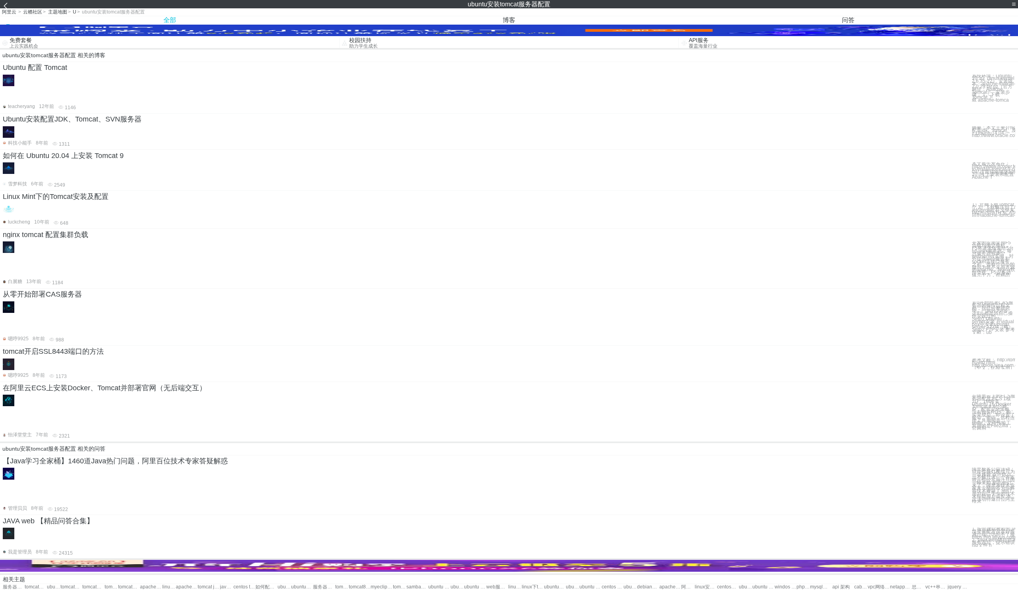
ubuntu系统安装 (555, 587)
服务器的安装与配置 (324, 587)
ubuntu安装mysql (745, 587)
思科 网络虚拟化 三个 (918, 587)
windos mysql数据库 (786, 587)
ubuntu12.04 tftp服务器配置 (630, 587)
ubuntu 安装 (475, 587)
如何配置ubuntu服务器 (266, 587)
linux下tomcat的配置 (533, 587)
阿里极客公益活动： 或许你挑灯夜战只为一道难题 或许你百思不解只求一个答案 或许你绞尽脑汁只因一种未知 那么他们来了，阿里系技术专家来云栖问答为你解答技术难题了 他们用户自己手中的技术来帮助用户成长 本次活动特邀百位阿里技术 (993, 485)
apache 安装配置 (670, 587)
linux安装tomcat (169, 587)
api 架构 (841, 587)
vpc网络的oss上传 (879, 587)
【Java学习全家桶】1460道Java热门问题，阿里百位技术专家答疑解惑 (115, 461)
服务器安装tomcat (14, 587)
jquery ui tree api (958, 587)
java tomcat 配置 (226, 587)
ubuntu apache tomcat (284, 587)
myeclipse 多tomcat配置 (381, 587)
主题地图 (57, 12)
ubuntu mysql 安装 (763, 587)
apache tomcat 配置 (187, 587)
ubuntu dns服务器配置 (439, 587)
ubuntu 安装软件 (572, 587)
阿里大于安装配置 (688, 587)
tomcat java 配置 (209, 587)
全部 (169, 20)
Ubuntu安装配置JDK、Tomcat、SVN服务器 (72, 119)
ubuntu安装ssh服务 (302, 587)
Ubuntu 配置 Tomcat (35, 67)
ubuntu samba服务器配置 (457, 587)
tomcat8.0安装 (342, 587)
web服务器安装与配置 (497, 587)
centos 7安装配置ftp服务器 (613, 587)
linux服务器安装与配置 (515, 587)
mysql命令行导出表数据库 (821, 587)
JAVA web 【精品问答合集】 (48, 521)
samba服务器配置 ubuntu (417, 587)
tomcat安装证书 (71, 587)
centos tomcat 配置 (244, 587)
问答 (848, 20)
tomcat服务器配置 (36, 587)
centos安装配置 (728, 587)
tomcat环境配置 (93, 587)
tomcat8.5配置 (399, 587)
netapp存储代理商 (901, 587)
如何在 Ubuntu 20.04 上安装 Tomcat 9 (63, 156)
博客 (509, 20)
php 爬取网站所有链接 (803, 587)
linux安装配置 (706, 587)
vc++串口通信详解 (936, 587)
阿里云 (9, 12)
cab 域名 (861, 587)
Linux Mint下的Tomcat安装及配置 (56, 197)
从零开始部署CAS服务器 (42, 294)
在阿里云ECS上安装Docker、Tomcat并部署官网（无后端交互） (104, 388)
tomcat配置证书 (111, 587)
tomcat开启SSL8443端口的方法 (53, 351)
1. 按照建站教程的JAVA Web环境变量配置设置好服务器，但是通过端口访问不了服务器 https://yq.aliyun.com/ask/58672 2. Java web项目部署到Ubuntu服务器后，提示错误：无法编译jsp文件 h (993, 537)
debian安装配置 (648, 587)
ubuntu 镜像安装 (590, 587)
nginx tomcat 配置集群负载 (45, 235)
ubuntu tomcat (53, 587)
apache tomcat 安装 (151, 587)
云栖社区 (32, 12)
